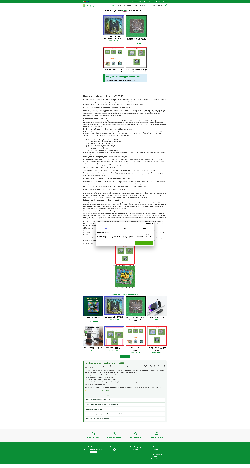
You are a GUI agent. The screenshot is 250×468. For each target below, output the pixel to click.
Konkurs (119, 5)
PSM (165, 466)
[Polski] (83, 1)
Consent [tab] (105, 228)
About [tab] (144, 228)
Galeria (136, 5)
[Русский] (88, 1)
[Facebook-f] (114, 449)
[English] (85, 1)
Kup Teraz (129, 5)
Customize (124, 242)
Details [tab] (125, 228)
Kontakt (160, 5)
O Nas (124, 5)
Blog (154, 5)
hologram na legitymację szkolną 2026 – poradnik (101, 390)
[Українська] (87, 1)
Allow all (144, 242)
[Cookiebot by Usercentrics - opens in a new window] (147, 224)
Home (113, 5)
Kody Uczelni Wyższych (145, 5)
